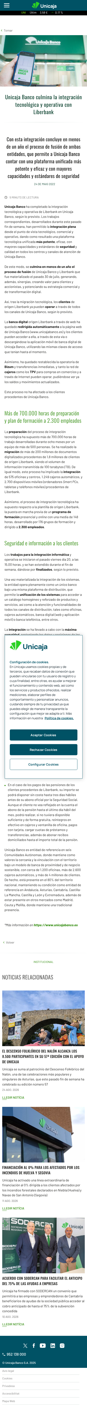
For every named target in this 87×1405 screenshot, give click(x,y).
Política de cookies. (59, 718)
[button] (6, 30)
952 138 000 (16, 1354)
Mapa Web (8, 1401)
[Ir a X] (25, 1345)
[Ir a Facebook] (34, 1346)
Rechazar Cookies (43, 750)
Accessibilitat (10, 1393)
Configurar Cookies (43, 764)
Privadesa (8, 1386)
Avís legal (8, 1371)
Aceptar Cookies (43, 735)
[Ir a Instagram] (62, 1346)
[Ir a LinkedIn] (53, 1346)
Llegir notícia (13, 1097)
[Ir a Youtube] (43, 1346)
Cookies (7, 1378)
